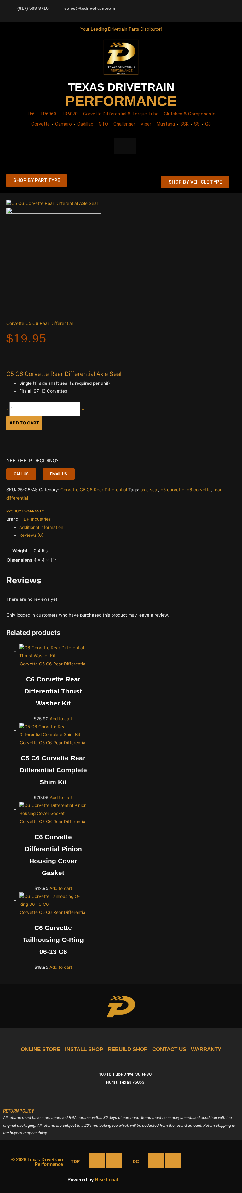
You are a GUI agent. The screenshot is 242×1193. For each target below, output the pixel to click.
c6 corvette (199, 489)
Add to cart (24, 422)
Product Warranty (25, 511)
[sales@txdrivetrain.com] (58, 8)
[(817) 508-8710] (11, 8)
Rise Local (106, 1179)
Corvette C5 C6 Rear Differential (39, 323)
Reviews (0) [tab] (31, 535)
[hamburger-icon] (142, 182)
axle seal (149, 489)
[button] (21, 474)
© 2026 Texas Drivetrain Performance (37, 1162)
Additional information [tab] (41, 527)
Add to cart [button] (61, 718)
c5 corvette (172, 489)
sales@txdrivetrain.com (89, 8)
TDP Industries (36, 519)
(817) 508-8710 (33, 8)
